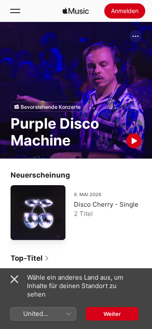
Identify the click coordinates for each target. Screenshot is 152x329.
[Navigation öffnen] (15, 11)
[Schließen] (14, 279)
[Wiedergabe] (133, 140)
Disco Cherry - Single (106, 204)
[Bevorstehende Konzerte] (47, 107)
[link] (30, 258)
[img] (75, 11)
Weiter (112, 313)
